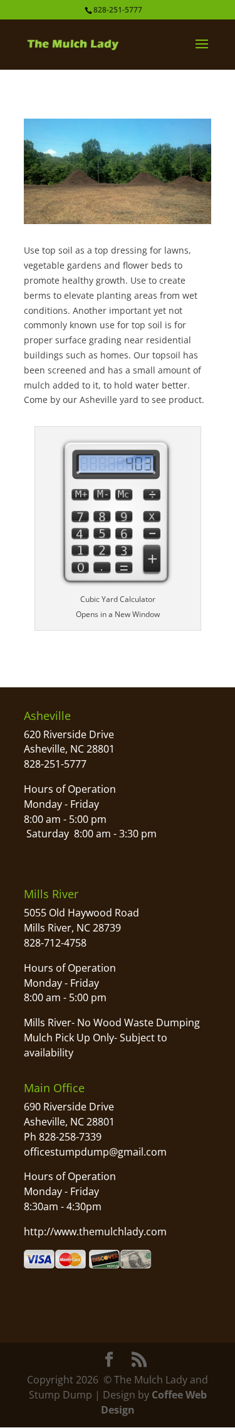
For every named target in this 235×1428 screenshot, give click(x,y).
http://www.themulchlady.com (95, 1231)
